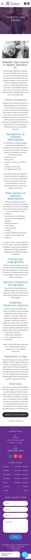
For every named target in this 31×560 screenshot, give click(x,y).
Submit (15, 537)
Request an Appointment (15, 415)
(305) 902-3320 (15, 450)
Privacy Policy (15, 549)
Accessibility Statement (15, 547)
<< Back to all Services (15, 421)
